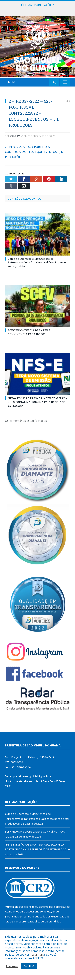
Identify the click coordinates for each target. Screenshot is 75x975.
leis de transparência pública (22, 921)
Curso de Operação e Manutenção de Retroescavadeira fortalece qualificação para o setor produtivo (37, 262)
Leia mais (37, 954)
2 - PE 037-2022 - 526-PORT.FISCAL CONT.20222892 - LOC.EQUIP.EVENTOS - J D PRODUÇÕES (34, 152)
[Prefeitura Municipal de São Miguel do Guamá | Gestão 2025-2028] (37, 47)
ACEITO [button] (29, 966)
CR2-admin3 (16, 135)
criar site (29, 906)
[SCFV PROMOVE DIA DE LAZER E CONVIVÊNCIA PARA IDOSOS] (37, 306)
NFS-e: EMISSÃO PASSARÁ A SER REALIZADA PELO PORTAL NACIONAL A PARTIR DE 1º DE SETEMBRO (37, 401)
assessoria (32, 911)
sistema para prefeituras (54, 906)
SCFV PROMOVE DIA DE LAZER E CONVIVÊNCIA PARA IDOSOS (38, 9)
